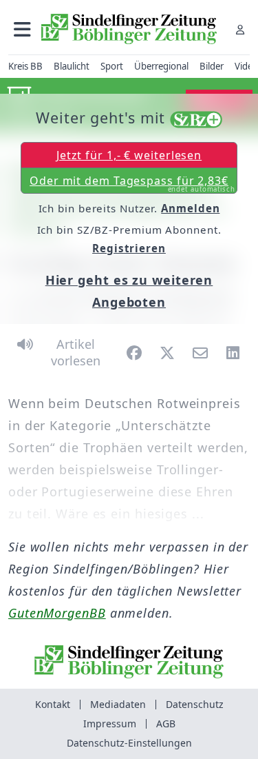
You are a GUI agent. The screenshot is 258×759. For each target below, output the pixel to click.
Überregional (161, 66)
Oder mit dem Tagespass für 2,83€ (132, 183)
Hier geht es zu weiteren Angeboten (129, 291)
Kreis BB (25, 66)
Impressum (109, 723)
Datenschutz (195, 704)
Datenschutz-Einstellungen (129, 742)
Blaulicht (71, 66)
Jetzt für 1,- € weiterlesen (129, 155)
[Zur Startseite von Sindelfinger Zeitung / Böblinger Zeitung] (129, 29)
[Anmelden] (240, 29)
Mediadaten (118, 704)
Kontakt (52, 704)
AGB (165, 723)
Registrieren (129, 248)
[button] (22, 29)
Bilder (212, 66)
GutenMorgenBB (57, 613)
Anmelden (190, 208)
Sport (111, 66)
